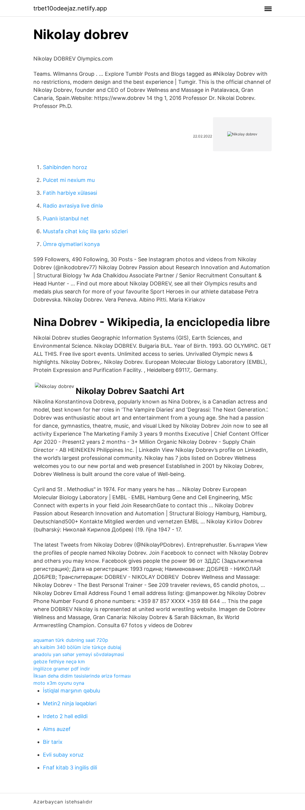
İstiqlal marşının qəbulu (71, 690)
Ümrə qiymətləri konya (71, 244)
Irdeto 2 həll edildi (65, 716)
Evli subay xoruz (63, 755)
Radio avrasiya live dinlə (73, 205)
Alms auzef (57, 729)
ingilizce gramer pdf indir (61, 669)
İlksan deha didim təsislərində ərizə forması (82, 676)
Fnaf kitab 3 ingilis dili (70, 767)
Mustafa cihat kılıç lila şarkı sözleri (85, 231)
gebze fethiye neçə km (59, 661)
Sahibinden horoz (65, 167)
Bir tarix (53, 742)
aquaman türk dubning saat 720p (70, 640)
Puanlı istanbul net (66, 218)
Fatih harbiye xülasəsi (70, 193)
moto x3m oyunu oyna (58, 683)
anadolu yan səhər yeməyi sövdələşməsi (78, 654)
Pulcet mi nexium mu (69, 180)
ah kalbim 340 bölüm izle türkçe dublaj (77, 647)
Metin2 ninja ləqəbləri (70, 703)
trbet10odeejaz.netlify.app (70, 8)
